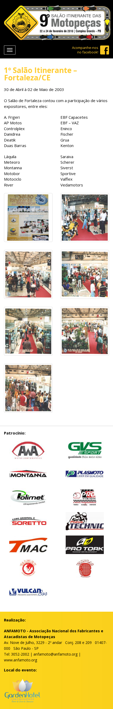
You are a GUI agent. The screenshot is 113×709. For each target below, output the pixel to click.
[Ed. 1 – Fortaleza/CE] (28, 196)
